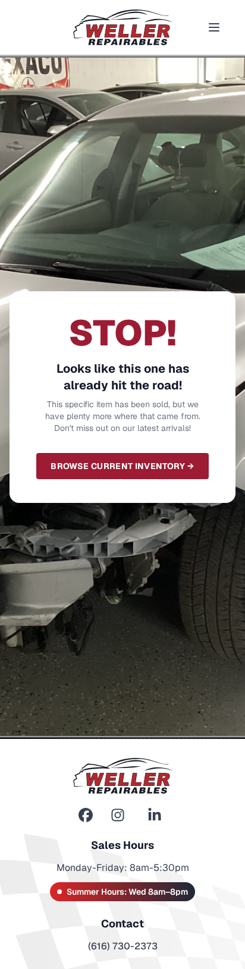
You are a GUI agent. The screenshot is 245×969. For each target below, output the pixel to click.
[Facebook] (85, 815)
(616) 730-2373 (123, 946)
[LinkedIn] (154, 815)
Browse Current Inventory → (122, 466)
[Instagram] (117, 815)
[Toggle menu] (214, 27)
